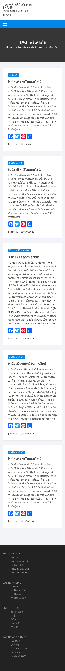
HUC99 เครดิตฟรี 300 (23, 257)
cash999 (13, 144)
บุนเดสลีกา (16, 623)
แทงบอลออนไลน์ (19, 561)
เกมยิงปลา (16, 652)
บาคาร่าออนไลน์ (19, 648)
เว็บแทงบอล (17, 564)
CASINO (15, 586)
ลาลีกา (14, 615)
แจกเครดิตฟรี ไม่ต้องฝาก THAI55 (17, 6)
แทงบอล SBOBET (20, 568)
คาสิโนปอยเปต (18, 597)
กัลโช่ (13, 619)
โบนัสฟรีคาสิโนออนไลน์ (24, 82)
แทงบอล (15, 557)
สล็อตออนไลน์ (15, 163)
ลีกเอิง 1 (14, 627)
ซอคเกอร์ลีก (17, 611)
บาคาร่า (15, 644)
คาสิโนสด (16, 594)
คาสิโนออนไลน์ (16, 357)
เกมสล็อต (15, 640)
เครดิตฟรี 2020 (18, 656)
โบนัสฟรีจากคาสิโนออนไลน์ (27, 364)
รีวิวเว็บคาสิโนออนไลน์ (19, 250)
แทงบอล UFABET (20, 572)
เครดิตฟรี (13, 75)
